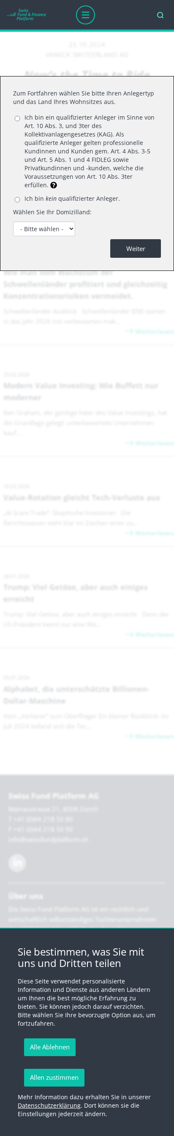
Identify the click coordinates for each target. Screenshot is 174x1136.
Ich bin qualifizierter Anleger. (72, 198)
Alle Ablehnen (50, 1047)
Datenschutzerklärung (49, 1105)
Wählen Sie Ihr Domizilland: (52, 212)
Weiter (135, 248)
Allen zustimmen (54, 1077)
